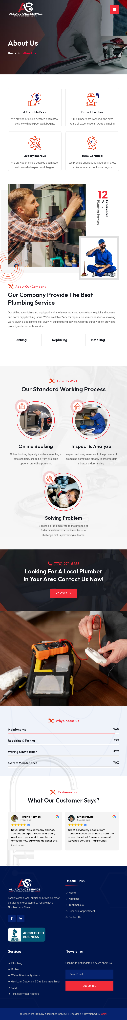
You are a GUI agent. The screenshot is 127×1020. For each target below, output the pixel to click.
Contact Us (63, 593)
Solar (14, 987)
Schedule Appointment (82, 911)
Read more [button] (17, 845)
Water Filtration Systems (25, 975)
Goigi (104, 1014)
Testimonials (76, 905)
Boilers (15, 969)
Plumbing (16, 963)
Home (12, 53)
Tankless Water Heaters (25, 993)
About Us (74, 898)
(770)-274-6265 (66, 563)
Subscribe (89, 986)
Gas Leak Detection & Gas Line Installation (35, 981)
